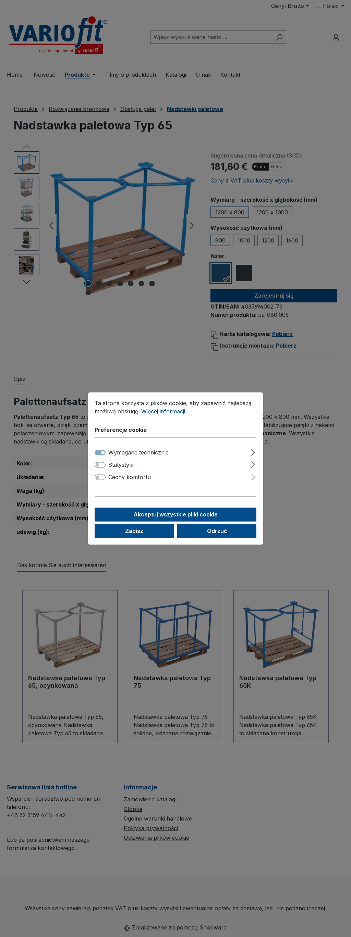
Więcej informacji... (165, 411)
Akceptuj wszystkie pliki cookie (176, 514)
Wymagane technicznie (138, 452)
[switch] (100, 465)
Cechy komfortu (129, 477)
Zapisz (134, 531)
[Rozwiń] (253, 451)
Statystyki (120, 465)
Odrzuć (217, 531)
